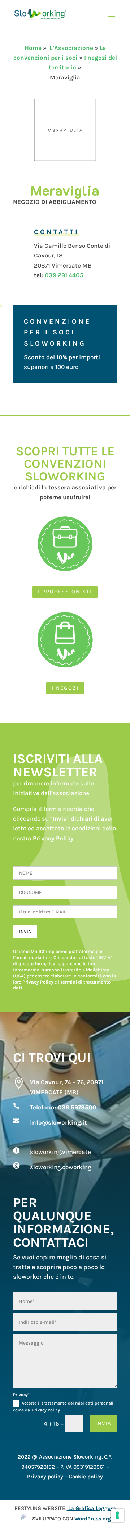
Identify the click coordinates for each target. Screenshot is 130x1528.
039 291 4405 (64, 275)
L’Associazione (71, 47)
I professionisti (65, 591)
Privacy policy (45, 1476)
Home (33, 47)
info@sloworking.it (58, 1122)
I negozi (65, 688)
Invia (103, 1423)
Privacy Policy (53, 838)
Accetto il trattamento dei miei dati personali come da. (63, 1407)
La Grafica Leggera (92, 1508)
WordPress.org (92, 1518)
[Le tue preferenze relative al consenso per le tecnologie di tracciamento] (117, 1515)
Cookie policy (86, 1476)
